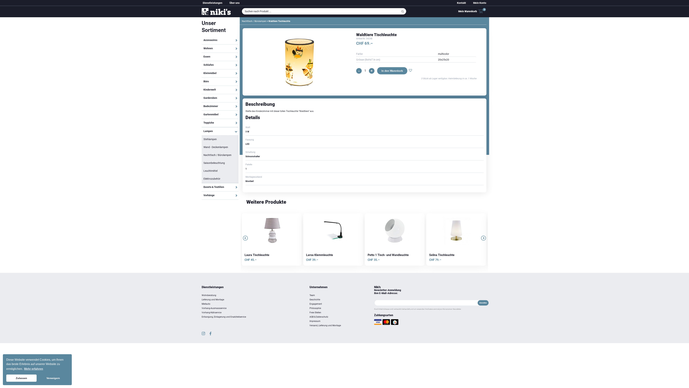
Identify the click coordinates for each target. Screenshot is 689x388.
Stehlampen (210, 139)
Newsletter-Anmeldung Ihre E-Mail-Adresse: (387, 292)
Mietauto (206, 304)
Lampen (208, 131)
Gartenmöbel (211, 114)
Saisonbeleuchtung (214, 162)
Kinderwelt (209, 89)
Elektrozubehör (211, 178)
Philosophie (315, 308)
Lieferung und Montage (213, 299)
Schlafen (208, 64)
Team (312, 295)
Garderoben (210, 97)
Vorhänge (209, 195)
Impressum (315, 321)
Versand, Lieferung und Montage (325, 325)
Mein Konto (479, 2)
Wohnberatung (209, 295)
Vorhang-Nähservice (211, 312)
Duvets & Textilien (213, 187)
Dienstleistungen (212, 2)
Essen (206, 56)
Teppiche (208, 122)
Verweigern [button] (53, 378)
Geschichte (315, 299)
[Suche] (402, 11)
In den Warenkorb (391, 70)
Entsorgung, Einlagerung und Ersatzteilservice (224, 317)
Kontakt (461, 2)
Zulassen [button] (21, 378)
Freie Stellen (315, 312)
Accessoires (210, 40)
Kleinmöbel (210, 73)
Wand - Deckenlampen (215, 147)
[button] (409, 70)
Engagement (316, 304)
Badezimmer (210, 106)
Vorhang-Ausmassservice (214, 308)
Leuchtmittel (210, 170)
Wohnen (208, 48)
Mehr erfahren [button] (33, 368)
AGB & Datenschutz (319, 317)
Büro (206, 81)
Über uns (234, 2)
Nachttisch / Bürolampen (217, 155)
